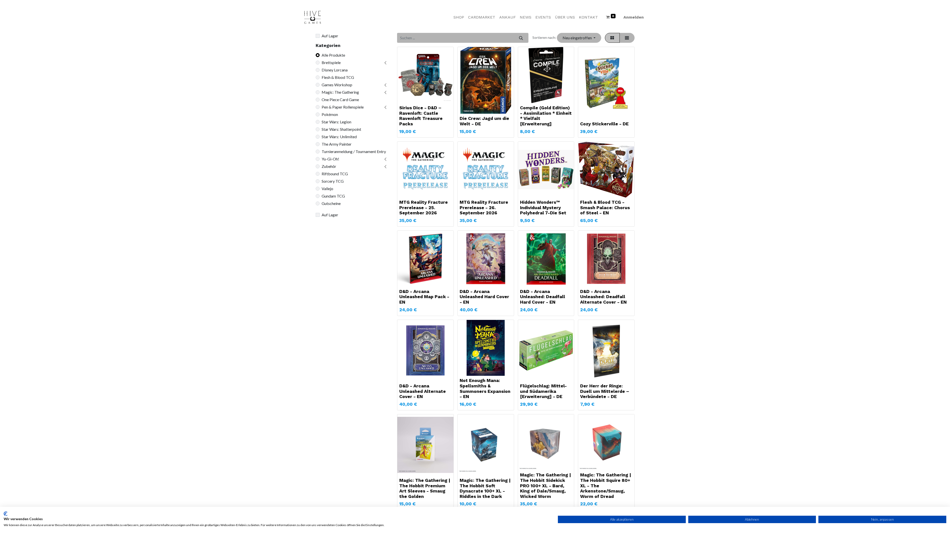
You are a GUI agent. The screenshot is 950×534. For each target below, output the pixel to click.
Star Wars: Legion (336, 121)
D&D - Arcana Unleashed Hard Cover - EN (484, 297)
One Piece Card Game (340, 99)
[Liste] (627, 38)
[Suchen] (520, 38)
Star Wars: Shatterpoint (341, 129)
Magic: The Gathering (340, 92)
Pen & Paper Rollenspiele (343, 107)
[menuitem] (458, 17)
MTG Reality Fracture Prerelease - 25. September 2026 (423, 207)
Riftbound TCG (335, 173)
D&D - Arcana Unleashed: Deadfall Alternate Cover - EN (603, 297)
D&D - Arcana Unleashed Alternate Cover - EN (422, 391)
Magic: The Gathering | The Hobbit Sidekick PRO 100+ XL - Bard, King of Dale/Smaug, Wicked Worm (545, 485)
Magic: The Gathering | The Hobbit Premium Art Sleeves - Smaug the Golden (424, 488)
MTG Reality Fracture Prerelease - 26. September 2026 (484, 207)
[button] (579, 38)
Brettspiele (331, 62)
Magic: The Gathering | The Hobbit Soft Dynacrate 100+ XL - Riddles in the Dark (485, 488)
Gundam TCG (333, 196)
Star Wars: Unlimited (339, 136)
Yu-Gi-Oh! (330, 158)
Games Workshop (337, 84)
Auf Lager (330, 35)
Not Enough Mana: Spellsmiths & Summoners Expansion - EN (485, 388)
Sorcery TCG (333, 181)
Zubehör (329, 166)
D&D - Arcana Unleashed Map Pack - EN (424, 297)
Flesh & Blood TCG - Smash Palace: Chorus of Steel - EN (605, 207)
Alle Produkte (333, 55)
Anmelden (633, 17)
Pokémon (330, 114)
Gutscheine (331, 203)
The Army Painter (337, 144)
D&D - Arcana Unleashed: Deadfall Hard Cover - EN (542, 297)
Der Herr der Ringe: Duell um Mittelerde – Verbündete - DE (604, 391)
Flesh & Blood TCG (338, 77)
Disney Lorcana (335, 69)
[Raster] (612, 38)
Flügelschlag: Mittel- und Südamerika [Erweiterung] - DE (543, 391)
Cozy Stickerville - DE (604, 123)
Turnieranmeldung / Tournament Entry (354, 151)
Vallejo (327, 188)
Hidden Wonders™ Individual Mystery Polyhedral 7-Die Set (543, 207)
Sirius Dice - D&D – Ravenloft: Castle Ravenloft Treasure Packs (421, 115)
